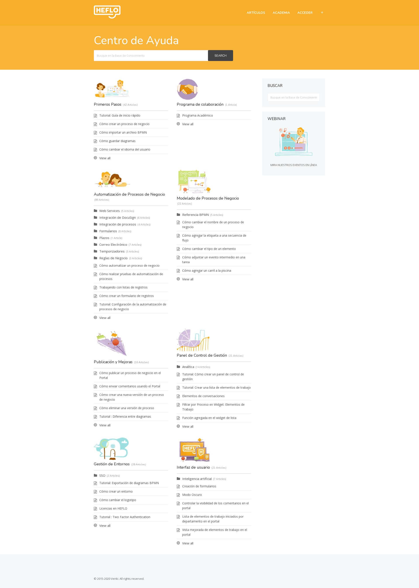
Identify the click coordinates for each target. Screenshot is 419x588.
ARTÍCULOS (256, 13)
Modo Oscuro (192, 495)
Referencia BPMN (195, 214)
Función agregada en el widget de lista (209, 418)
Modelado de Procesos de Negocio (208, 198)
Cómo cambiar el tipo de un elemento (209, 249)
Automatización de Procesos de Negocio (129, 194)
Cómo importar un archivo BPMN (123, 132)
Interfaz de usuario (193, 467)
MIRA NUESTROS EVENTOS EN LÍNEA (293, 165)
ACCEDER (305, 13)
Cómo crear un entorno (116, 491)
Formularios (108, 231)
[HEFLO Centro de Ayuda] (107, 17)
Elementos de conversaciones (203, 396)
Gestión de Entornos (112, 464)
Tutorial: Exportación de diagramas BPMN (129, 483)
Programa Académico (197, 115)
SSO (102, 475)
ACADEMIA (281, 13)
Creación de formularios (199, 486)
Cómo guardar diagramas (117, 141)
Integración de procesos (117, 224)
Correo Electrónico (113, 244)
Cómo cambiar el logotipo (117, 500)
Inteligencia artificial (197, 478)
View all (104, 158)
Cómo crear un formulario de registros (126, 296)
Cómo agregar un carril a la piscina (206, 270)
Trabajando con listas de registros (123, 287)
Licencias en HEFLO (113, 508)
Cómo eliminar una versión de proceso (126, 408)
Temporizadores (112, 251)
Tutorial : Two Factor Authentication (124, 517)
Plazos (104, 238)
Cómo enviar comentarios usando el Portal (129, 386)
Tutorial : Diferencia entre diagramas (125, 416)
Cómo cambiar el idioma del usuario (124, 149)
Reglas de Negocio (113, 258)
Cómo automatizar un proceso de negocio (129, 265)
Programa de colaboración (200, 104)
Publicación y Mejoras (113, 361)
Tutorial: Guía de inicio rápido (119, 115)
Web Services (109, 210)
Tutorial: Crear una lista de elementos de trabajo (216, 387)
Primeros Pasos (107, 104)
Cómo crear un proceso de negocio (124, 124)
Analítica (188, 366)
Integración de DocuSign (117, 217)
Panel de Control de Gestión (202, 355)
